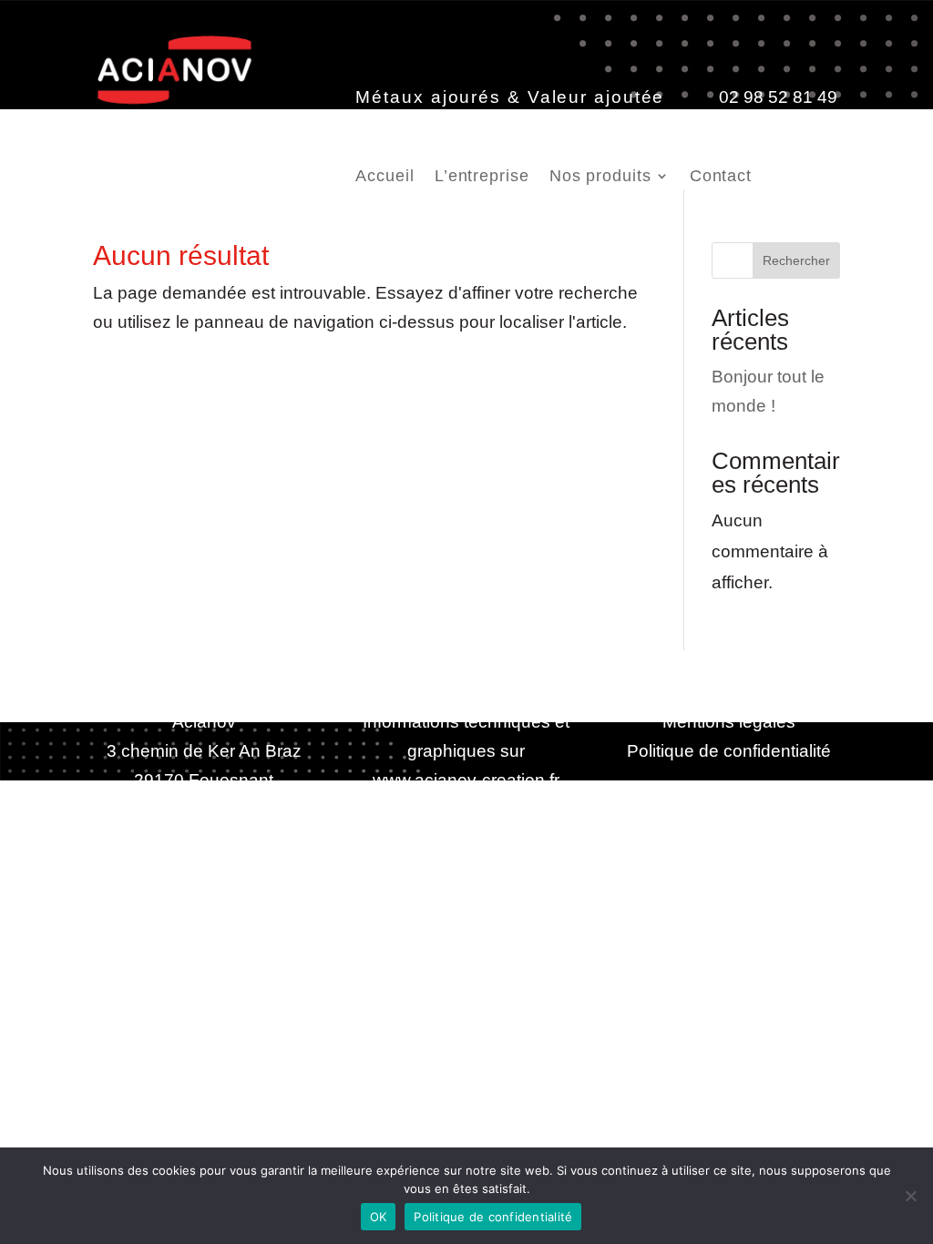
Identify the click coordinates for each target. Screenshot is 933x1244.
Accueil (384, 177)
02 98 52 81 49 (778, 97)
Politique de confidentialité (729, 750)
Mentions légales (728, 721)
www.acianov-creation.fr (466, 780)
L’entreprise (482, 177)
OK (378, 1216)
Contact (721, 177)
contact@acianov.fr (445, 126)
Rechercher (796, 260)
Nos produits (600, 177)
